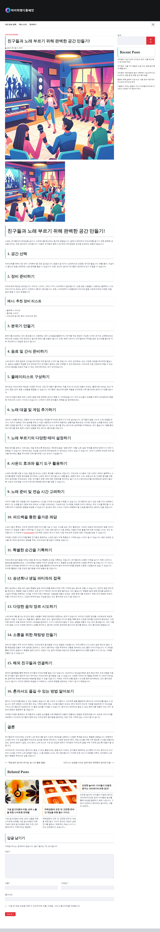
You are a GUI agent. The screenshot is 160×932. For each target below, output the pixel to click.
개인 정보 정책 (10, 24)
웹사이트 (9, 894)
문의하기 (33, 24)
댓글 (7, 851)
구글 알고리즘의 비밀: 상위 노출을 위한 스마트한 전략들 (22, 811)
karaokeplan (29, 532)
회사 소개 (23, 24)
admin (9, 48)
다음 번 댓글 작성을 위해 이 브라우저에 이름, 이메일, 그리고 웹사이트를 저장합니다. (44, 906)
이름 (7, 883)
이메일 (64, 883)
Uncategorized (11, 35)
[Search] (153, 24)
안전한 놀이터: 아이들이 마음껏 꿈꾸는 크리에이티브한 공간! (96, 787)
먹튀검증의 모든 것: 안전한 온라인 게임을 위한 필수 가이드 (59, 811)
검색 (119, 35)
